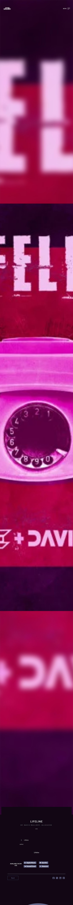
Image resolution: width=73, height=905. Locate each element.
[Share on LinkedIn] (60, 878)
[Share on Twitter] (57, 878)
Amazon (45, 866)
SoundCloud (31, 866)
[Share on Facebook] (53, 878)
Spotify (44, 863)
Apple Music (31, 863)
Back (13, 878)
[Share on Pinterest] (63, 878)
